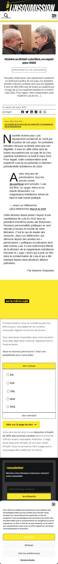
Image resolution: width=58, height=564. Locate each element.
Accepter (29, 537)
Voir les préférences (29, 553)
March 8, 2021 (38, 209)
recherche (6, 18)
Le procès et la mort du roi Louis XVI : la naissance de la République (29, 125)
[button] (53, 504)
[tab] (29, 366)
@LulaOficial (17, 184)
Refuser (29, 545)
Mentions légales (27, 560)
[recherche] (6, 15)
